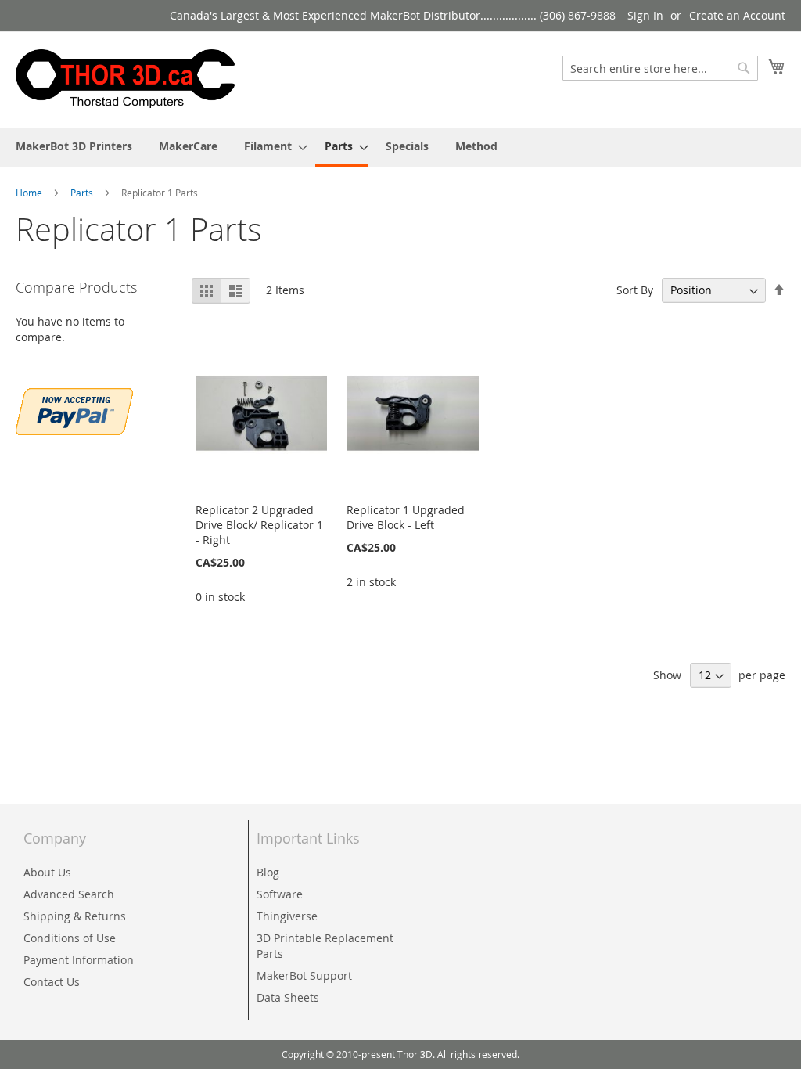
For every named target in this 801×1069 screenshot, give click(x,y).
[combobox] (660, 68)
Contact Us (51, 981)
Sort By (634, 290)
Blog (268, 872)
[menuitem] (74, 146)
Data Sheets (288, 997)
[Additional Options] (74, 409)
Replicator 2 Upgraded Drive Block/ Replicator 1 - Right (259, 524)
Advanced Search (68, 894)
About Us (47, 872)
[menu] (400, 147)
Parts (82, 192)
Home (30, 192)
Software (280, 894)
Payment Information (78, 959)
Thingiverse (287, 916)
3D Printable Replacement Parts (325, 945)
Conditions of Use (69, 937)
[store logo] (125, 78)
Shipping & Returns (74, 916)
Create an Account (737, 15)
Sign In (645, 15)
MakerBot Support (304, 975)
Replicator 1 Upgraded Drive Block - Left (406, 517)
